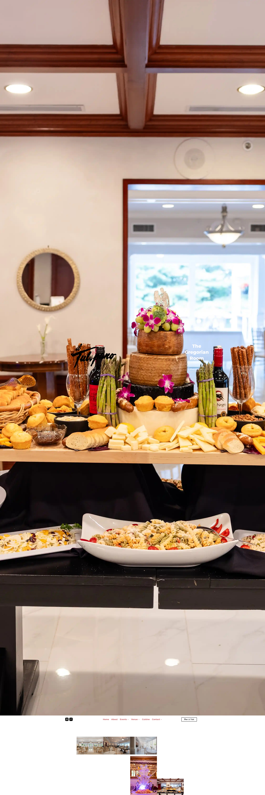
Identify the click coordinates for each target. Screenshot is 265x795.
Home (106, 719)
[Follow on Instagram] (67, 719)
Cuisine (146, 719)
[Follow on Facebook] (71, 719)
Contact (156, 719)
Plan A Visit (196, 369)
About (114, 719)
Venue (134, 719)
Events (123, 719)
